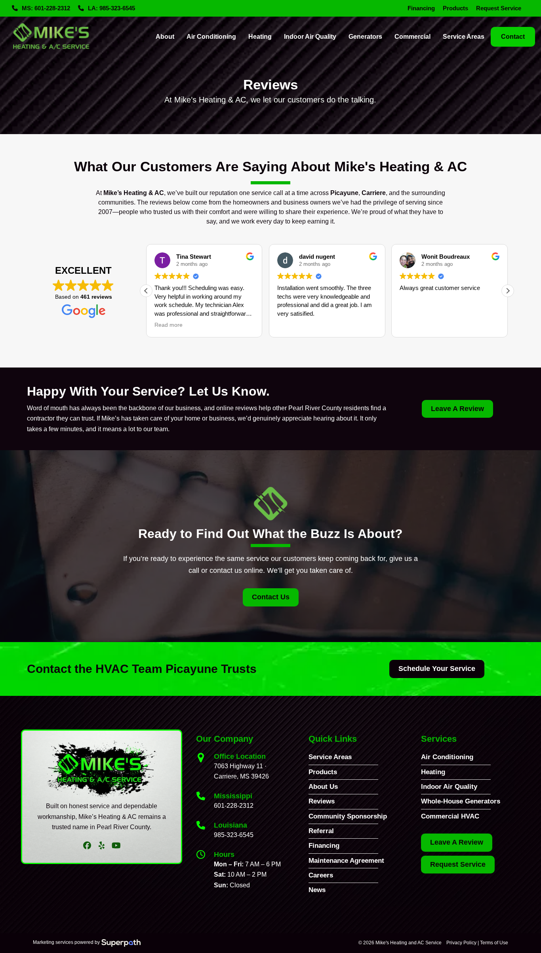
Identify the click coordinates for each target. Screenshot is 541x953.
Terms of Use (494, 942)
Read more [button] (168, 325)
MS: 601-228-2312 (46, 8)
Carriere (374, 192)
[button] (508, 291)
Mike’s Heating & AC (133, 192)
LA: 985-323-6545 (111, 8)
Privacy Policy (461, 942)
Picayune (344, 192)
